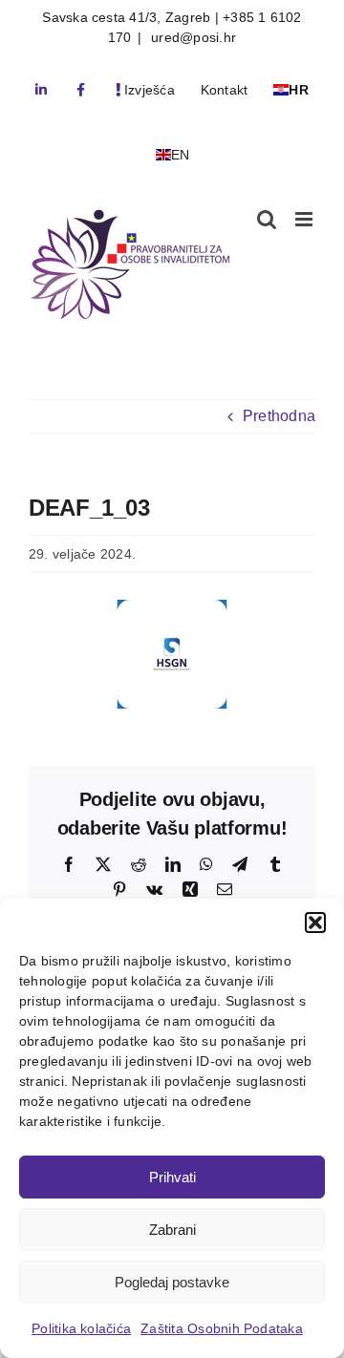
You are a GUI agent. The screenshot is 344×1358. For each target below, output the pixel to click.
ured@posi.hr (191, 37)
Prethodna (279, 416)
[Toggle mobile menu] (305, 219)
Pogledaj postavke (172, 1282)
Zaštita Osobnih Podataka (221, 1328)
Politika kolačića (81, 1328)
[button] (315, 922)
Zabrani (172, 1229)
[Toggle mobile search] (266, 219)
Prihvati (172, 1177)
